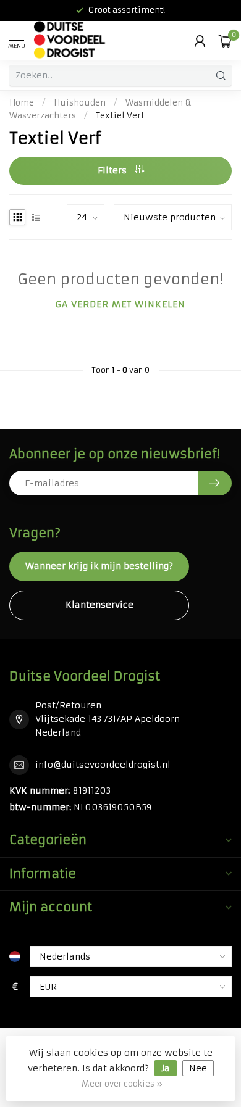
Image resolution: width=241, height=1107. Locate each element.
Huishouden (80, 102)
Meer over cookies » (122, 1083)
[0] (225, 40)
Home (21, 102)
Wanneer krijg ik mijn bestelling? (99, 565)
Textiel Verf (120, 115)
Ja (165, 1068)
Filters (113, 170)
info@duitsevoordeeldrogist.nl (103, 764)
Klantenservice (99, 604)
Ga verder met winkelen (120, 304)
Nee (198, 1068)
